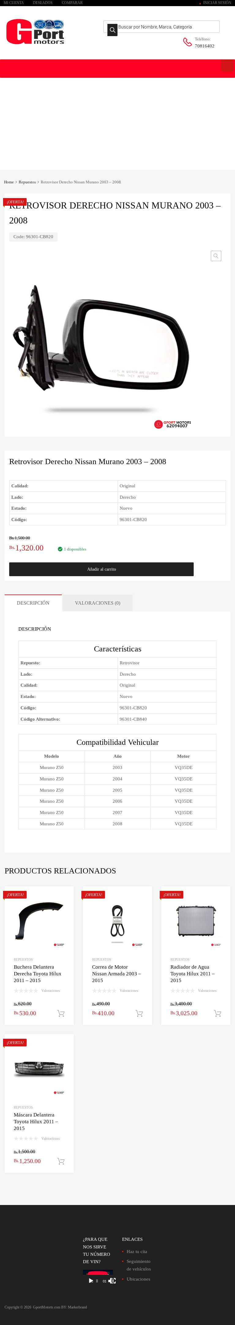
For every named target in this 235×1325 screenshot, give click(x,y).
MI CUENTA (14, 3)
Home (9, 182)
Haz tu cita (137, 1251)
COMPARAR (72, 3)
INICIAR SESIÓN (217, 3)
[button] (216, 256)
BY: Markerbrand (74, 1307)
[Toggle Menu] (227, 65)
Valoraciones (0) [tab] (97, 603)
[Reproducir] (91, 1281)
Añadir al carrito (101, 569)
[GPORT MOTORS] (35, 45)
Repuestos (27, 182)
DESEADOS (43, 3)
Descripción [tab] (33, 603)
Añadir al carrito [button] (61, 1014)
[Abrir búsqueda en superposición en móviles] (161, 26)
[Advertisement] (117, 124)
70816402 (204, 45)
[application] (98, 1278)
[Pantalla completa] (113, 1281)
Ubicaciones (138, 1279)
